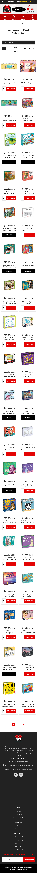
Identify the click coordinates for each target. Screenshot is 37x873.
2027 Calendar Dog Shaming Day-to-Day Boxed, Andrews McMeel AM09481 (9, 303)
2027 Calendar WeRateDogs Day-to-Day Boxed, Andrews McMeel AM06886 (9, 633)
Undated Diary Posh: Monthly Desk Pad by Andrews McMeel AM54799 (27, 84)
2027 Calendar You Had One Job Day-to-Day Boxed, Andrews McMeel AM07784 (27, 706)
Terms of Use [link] (18, 836)
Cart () (23, 19)
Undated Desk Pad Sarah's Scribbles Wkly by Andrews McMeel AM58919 (9, 84)
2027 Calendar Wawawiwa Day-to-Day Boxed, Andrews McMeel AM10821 (27, 596)
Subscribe (30, 860)
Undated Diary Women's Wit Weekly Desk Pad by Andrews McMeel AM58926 (9, 121)
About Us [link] (18, 825)
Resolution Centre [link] (18, 818)
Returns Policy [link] (18, 843)
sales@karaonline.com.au (20, 761)
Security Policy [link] (18, 846)
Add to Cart (11, 88)
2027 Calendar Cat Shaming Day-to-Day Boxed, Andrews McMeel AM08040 (9, 267)
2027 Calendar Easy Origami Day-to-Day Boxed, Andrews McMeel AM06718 (9, 158)
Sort (15, 47)
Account (32, 19)
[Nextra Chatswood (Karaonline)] (18, 8)
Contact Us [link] (18, 829)
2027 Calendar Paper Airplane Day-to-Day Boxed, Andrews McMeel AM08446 (27, 158)
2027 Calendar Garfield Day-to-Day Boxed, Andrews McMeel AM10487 (9, 377)
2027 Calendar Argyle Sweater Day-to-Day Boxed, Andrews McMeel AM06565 (9, 230)
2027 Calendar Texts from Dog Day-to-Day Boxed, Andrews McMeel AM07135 (9, 523)
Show (16, 51)
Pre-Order (9, 161)
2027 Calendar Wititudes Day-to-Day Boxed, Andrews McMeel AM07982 (28, 633)
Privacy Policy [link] (18, 840)
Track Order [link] (18, 814)
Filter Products (8, 42)
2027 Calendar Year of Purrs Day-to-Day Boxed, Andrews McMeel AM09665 (27, 670)
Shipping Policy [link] (18, 849)
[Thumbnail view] (4, 48)
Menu (4, 19)
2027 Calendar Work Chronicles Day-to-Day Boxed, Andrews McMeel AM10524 (9, 670)
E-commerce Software (16, 869)
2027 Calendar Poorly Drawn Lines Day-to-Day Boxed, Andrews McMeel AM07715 (28, 450)
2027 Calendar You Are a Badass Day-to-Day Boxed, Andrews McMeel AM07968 (9, 706)
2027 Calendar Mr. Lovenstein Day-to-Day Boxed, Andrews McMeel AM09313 (9, 413)
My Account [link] (18, 811)
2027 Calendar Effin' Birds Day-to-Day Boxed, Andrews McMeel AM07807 (27, 340)
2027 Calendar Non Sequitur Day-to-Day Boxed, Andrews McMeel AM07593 (27, 413)
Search (14, 19)
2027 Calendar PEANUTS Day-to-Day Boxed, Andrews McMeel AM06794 (9, 450)
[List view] (8, 48)
